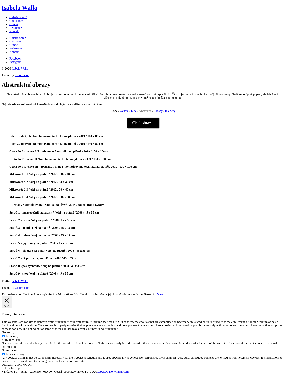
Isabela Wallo (19, 7)
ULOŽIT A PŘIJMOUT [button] (17, 364)
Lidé (134, 111)
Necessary (12, 336)
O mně (13, 24)
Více (160, 294)
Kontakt (14, 31)
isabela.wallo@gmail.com (113, 371)
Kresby (158, 111)
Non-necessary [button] (11, 350)
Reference (15, 27)
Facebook (15, 58)
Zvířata (124, 111)
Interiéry (170, 111)
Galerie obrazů (18, 17)
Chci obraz (16, 20)
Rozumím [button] (150, 294)
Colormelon (22, 75)
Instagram (15, 62)
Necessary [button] (8, 332)
